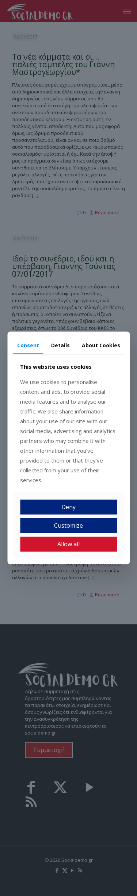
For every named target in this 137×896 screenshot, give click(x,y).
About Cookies (101, 345)
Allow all (68, 544)
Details (60, 345)
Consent (28, 345)
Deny (68, 507)
